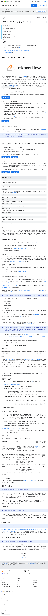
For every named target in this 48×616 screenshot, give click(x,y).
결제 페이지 (16, 329)
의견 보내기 (43, 22)
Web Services (5, 5)
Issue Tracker (43, 129)
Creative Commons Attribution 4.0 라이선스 (24, 562)
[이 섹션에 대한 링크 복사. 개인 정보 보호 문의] (11, 478)
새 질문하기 (4, 121)
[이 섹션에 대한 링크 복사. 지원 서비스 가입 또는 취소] (16, 265)
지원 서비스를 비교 (35, 243)
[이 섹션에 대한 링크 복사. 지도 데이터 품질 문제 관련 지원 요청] (21, 538)
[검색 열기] (33, 1)
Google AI (3, 602)
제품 (4, 17)
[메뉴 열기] (2, 1)
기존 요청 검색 (5, 172)
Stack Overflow (22, 76)
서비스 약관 (34, 586)
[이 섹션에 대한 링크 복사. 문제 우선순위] (8, 228)
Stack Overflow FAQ (9, 117)
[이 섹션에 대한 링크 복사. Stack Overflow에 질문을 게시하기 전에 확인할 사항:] (25, 92)
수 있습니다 (9, 291)
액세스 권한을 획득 (28, 324)
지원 (33, 584)
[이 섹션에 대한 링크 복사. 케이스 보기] (7, 356)
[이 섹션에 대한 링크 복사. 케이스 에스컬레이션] (13, 486)
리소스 (4, 18)
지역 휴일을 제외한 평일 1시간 (38, 445)
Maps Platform (15, 1)
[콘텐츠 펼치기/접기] (9, 25)
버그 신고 (14, 157)
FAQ (2, 580)
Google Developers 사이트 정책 (30, 563)
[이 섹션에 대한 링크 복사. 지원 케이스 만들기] (12, 320)
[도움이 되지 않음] (45, 17)
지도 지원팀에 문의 (8, 52)
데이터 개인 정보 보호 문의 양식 (30, 480)
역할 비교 (21, 316)
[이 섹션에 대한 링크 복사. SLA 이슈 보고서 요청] (13, 522)
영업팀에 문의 (42, 5)
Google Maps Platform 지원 (20, 248)
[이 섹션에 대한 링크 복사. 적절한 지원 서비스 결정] (17, 240)
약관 (2, 610)
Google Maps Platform (11, 17)
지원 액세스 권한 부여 (36, 314)
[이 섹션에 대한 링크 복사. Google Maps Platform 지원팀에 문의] (27, 277)
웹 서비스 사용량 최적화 (6, 586)
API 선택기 (4, 582)
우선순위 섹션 (14, 192)
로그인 (45, 1)
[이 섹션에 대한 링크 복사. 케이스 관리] (8, 349)
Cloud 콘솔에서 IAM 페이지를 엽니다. (12, 384)
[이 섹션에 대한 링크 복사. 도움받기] (8, 42)
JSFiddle (42, 113)
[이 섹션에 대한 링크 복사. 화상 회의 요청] (10, 507)
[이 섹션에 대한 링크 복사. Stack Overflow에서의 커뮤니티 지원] (26, 57)
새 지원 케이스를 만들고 (24, 290)
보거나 (38, 290)
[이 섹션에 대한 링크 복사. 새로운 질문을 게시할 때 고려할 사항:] (18, 101)
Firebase (3, 598)
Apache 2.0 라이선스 (6, 563)
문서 (17, 17)
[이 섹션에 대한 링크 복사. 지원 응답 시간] (10, 436)
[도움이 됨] (44, 17)
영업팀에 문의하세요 (22, 271)
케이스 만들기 (26, 334)
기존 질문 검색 (5, 97)
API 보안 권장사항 (5, 584)
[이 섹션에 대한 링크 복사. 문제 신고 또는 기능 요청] (18, 126)
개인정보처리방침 (7, 610)
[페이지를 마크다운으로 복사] (28, 22)
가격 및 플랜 (34, 580)
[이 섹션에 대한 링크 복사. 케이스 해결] (7, 371)
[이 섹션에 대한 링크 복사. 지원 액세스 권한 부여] (14, 379)
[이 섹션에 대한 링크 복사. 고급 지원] (7, 254)
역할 (32, 381)
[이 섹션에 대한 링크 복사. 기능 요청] (7, 161)
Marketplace (40, 329)
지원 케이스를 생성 (41, 134)
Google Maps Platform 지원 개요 (31, 359)
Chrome (3, 596)
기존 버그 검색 (5, 157)
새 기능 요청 (14, 172)
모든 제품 (3, 604)
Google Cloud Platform (6, 600)
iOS (17, 582)
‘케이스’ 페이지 (9, 359)
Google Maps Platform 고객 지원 (17, 261)
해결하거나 (42, 290)
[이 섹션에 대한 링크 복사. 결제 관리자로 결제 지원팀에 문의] (19, 411)
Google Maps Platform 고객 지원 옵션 (31, 295)
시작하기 (34, 5)
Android (18, 580)
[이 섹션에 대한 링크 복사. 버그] (4, 141)
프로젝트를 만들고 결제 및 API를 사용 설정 (11, 428)
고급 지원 (5, 134)
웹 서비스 (18, 586)
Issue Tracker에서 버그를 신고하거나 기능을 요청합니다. (16, 50)
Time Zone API (15, 5)
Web (18, 584)
